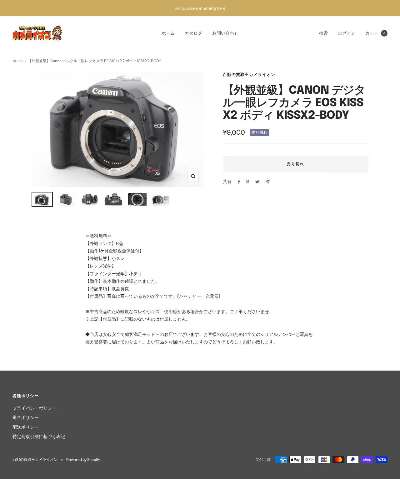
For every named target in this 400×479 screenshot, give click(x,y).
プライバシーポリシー (34, 408)
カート (375, 33)
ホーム (168, 33)
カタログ (193, 33)
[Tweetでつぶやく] (257, 182)
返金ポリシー (25, 417)
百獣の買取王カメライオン (249, 74)
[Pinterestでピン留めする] (247, 182)
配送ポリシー (25, 427)
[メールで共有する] (268, 182)
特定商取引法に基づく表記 (38, 436)
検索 (323, 33)
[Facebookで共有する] (239, 182)
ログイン (346, 33)
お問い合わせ (225, 33)
